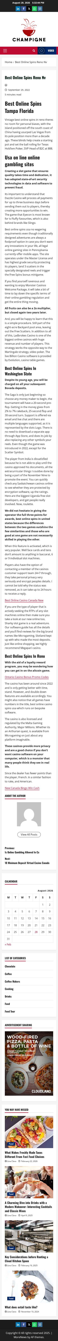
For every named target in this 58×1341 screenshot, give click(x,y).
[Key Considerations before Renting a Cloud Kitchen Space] (29, 1236)
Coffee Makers (12, 981)
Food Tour (10, 1011)
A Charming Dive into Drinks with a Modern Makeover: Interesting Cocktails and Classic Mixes (28, 1207)
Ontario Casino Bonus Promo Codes (27, 677)
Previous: (22, 850)
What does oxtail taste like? (21, 1307)
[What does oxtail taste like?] (29, 1287)
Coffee (8, 974)
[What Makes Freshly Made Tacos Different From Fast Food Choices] (29, 1132)
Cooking (9, 989)
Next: (27, 861)
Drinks (8, 996)
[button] (5, 50)
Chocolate (10, 966)
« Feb (8, 944)
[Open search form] (34, 50)
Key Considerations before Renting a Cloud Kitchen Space (26, 1259)
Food (7, 1004)
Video (51, 50)
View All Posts (29, 834)
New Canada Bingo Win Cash (22, 788)
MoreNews (20, 1337)
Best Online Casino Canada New (24, 600)
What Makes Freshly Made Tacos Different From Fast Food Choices (24, 1154)
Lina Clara (11, 1161)
